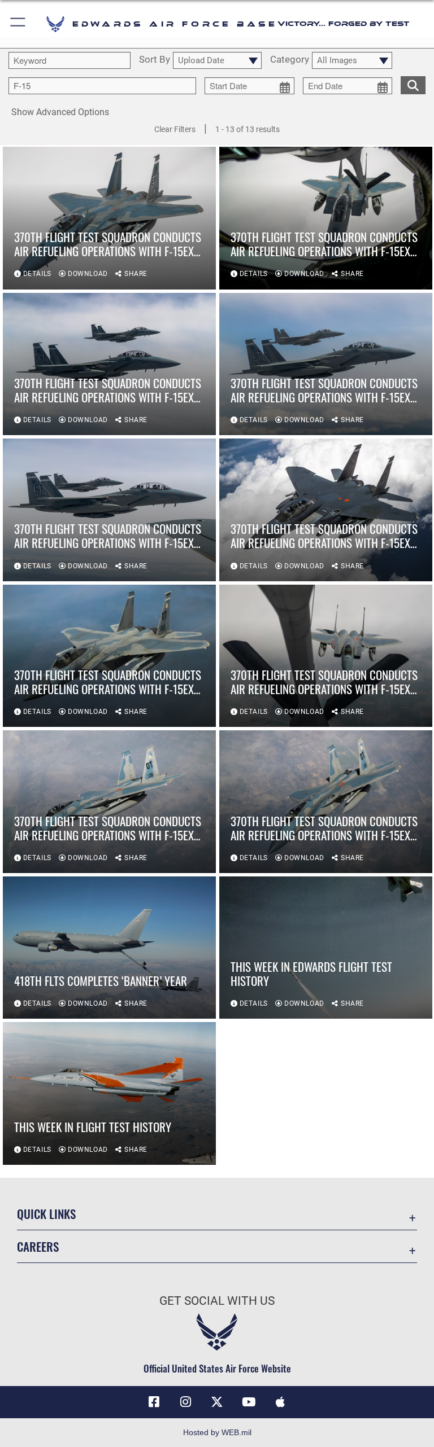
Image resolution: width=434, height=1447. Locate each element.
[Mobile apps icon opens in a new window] (280, 1401)
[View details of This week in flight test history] (109, 1093)
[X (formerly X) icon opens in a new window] (217, 1401)
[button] (18, 24)
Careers (38, 1246)
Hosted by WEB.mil (217, 1432)
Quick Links (46, 1213)
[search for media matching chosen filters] (413, 84)
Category (289, 60)
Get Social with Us (217, 1301)
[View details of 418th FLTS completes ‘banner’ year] (109, 947)
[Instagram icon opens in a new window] (185, 1401)
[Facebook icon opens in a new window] (153, 1401)
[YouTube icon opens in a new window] (248, 1401)
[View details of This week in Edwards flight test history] (325, 947)
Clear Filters (175, 129)
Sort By (154, 60)
